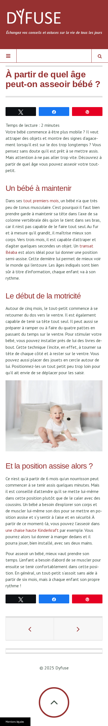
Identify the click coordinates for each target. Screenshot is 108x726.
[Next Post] (78, 629)
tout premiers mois (41, 200)
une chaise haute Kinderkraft (32, 530)
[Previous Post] (30, 629)
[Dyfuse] (33, 18)
